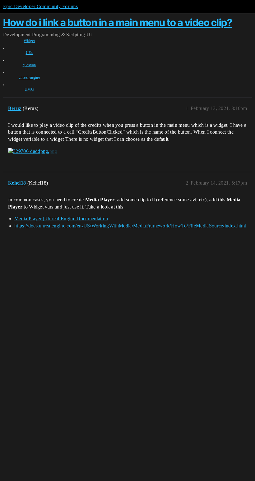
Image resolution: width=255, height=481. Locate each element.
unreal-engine (29, 77)
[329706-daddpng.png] (32, 151)
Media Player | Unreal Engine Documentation (61, 218)
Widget (29, 41)
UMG (29, 89)
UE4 (29, 53)
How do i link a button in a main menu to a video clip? (117, 22)
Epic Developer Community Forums (40, 6)
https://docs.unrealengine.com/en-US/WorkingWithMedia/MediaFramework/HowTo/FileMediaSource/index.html (130, 225)
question (29, 65)
